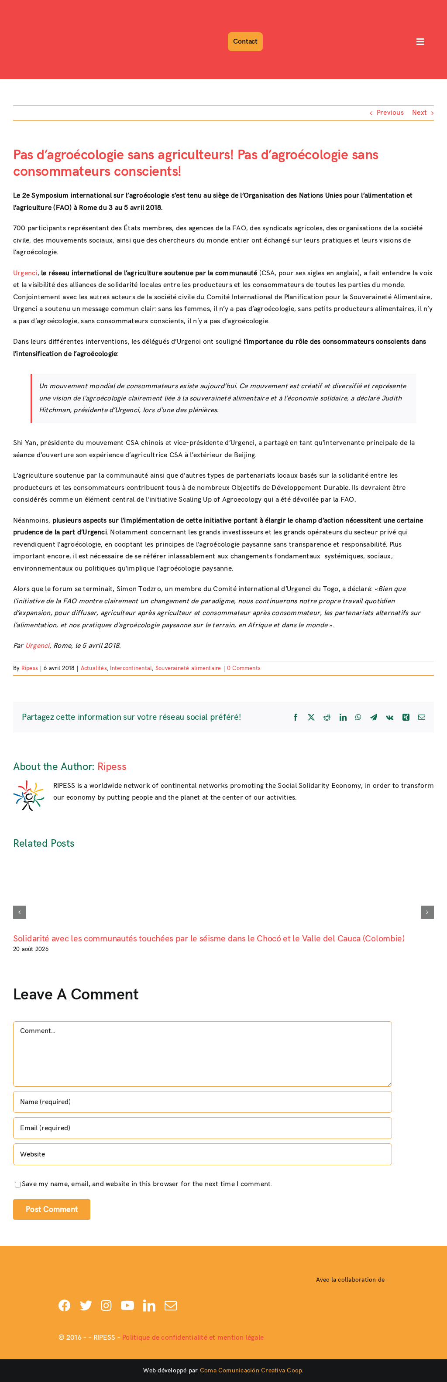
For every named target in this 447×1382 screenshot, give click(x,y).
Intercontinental (131, 668)
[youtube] (127, 1306)
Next (419, 113)
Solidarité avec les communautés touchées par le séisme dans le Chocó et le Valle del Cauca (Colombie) (209, 939)
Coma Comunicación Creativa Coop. (252, 1370)
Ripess (29, 668)
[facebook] (64, 1306)
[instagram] (106, 1306)
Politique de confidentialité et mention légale (193, 1338)
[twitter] (86, 1306)
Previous (390, 113)
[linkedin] (149, 1306)
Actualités (94, 668)
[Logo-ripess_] (36, 7)
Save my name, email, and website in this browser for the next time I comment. (147, 1184)
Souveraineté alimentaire (188, 668)
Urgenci (25, 273)
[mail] (171, 1306)
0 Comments (244, 668)
